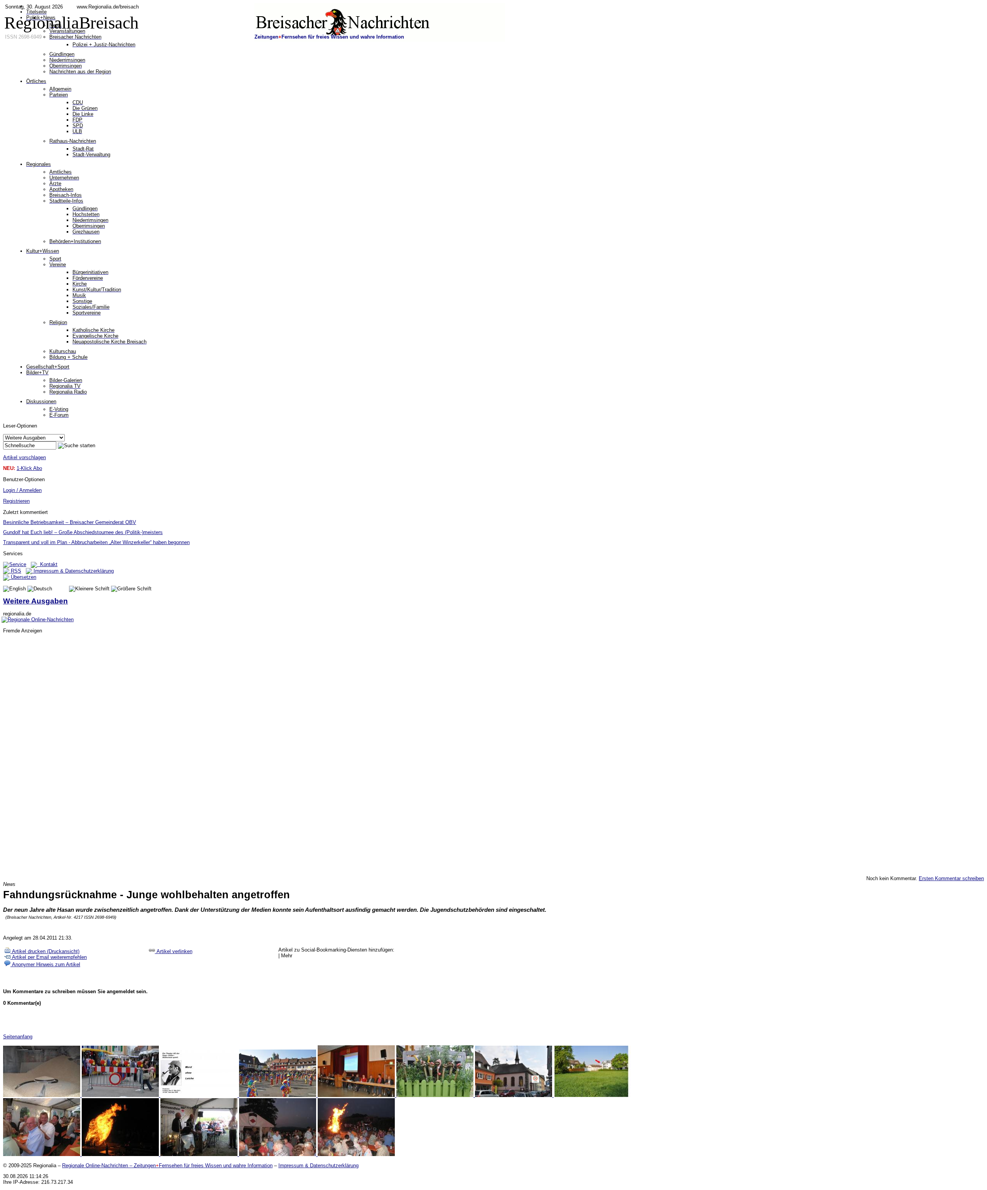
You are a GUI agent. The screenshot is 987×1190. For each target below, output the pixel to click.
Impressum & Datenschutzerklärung (73, 571)
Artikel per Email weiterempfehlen (48, 957)
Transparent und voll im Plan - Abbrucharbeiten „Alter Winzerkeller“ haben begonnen (96, 542)
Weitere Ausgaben (35, 601)
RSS (15, 571)
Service (17, 564)
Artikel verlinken (173, 951)
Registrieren (16, 501)
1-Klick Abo (29, 468)
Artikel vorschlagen (24, 457)
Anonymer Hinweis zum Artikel (45, 964)
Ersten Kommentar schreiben (951, 878)
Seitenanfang (17, 1037)
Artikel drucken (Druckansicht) (44, 951)
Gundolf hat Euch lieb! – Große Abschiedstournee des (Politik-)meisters (83, 532)
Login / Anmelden (22, 490)
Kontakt (47, 564)
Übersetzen (22, 577)
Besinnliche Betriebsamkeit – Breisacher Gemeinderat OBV (69, 522)
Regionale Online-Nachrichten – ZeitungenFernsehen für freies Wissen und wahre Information (167, 1165)
